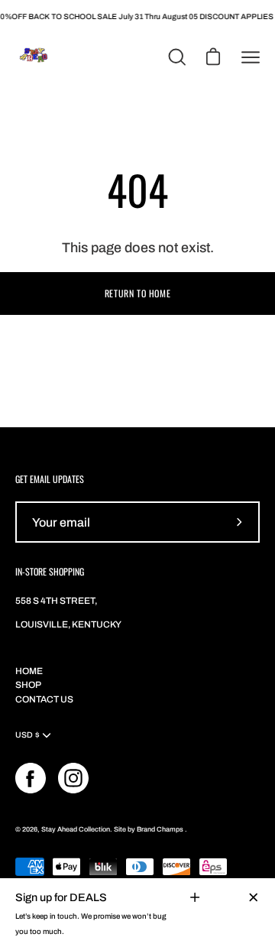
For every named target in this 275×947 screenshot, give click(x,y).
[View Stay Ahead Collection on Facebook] (30, 778)
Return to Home (137, 293)
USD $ (27, 735)
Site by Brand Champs (149, 829)
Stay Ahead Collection (75, 829)
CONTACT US (44, 699)
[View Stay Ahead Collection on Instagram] (73, 778)
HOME (29, 671)
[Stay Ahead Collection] (34, 57)
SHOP (28, 684)
